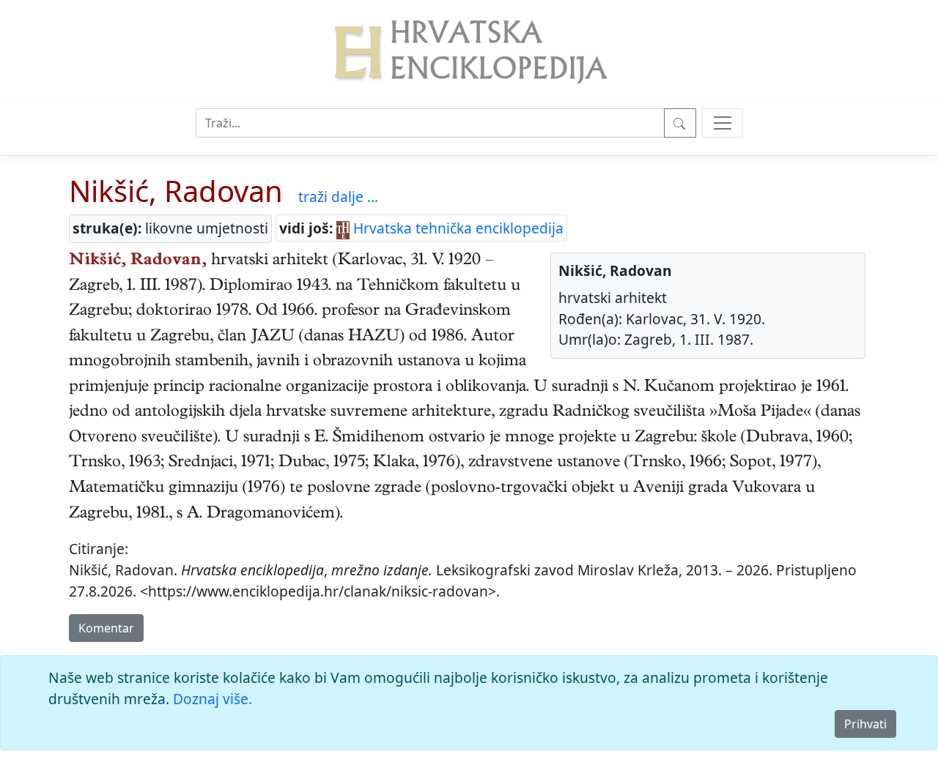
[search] (722, 123)
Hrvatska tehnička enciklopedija (457, 228)
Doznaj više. (212, 699)
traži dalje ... (338, 196)
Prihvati (865, 724)
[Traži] (680, 123)
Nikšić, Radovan (176, 191)
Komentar (106, 628)
